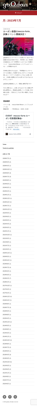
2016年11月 (6, 300)
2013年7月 (6, 347)
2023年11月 (6, 202)
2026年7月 (6, 158)
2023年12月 (6, 198)
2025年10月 (6, 169)
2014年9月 (6, 325)
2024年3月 (6, 187)
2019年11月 (6, 260)
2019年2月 (6, 278)
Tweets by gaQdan (8, 148)
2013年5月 (6, 351)
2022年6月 (6, 216)
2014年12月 (6, 322)
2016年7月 (6, 307)
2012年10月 (6, 362)
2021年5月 (6, 249)
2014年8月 (6, 329)
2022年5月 (6, 220)
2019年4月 (6, 271)
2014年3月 (6, 333)
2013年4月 (6, 354)
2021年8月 (6, 242)
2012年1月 (6, 373)
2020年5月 (6, 256)
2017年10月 (6, 285)
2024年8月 (6, 180)
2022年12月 (6, 209)
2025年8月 (6, 173)
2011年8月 (6, 376)
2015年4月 (6, 318)
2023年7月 (6, 205)
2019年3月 (6, 274)
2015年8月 (6, 314)
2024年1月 (6, 194)
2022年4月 (6, 224)
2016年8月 (6, 303)
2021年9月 (6, 238)
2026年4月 (6, 165)
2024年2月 (6, 191)
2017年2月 (6, 293)
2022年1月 (6, 231)
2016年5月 (6, 311)
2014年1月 (6, 336)
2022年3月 (6, 227)
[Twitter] (4, 397)
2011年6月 (6, 383)
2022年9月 (6, 213)
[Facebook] (10, 397)
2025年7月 (6, 176)
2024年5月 (6, 184)
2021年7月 (6, 245)
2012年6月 (6, 369)
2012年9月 (6, 365)
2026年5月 (6, 162)
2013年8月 (6, 343)
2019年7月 (6, 267)
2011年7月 (6, 380)
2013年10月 (6, 340)
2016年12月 (6, 296)
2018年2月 (6, 282)
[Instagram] (15, 397)
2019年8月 (6, 264)
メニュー (19, 13)
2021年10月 (6, 234)
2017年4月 (6, 289)
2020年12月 (6, 253)
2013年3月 (6, 358)
